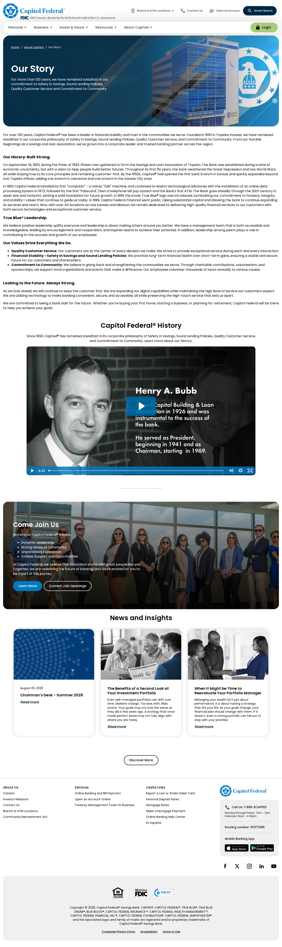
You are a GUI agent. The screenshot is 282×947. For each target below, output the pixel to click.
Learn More (27, 586)
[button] (18, 27)
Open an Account (228, 11)
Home (15, 47)
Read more (30, 702)
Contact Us (195, 11)
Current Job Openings (67, 586)
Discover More (141, 760)
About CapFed (34, 47)
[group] (53, 682)
